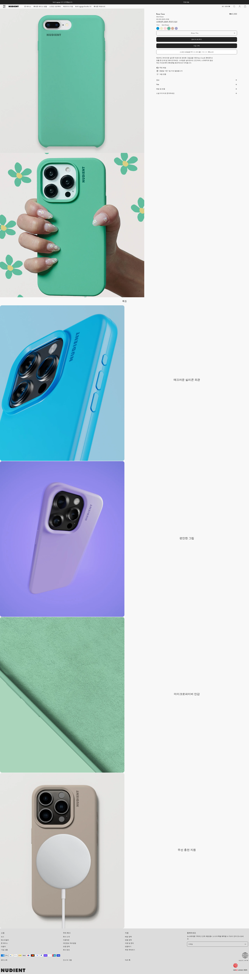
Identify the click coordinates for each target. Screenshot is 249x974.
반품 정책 (128, 940)
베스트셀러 (5, 940)
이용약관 (66, 940)
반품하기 (128, 946)
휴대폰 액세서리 (99, 6)
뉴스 (2, 937)
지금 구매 (197, 46)
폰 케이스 (27, 6)
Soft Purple (176, 28)
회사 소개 (66, 937)
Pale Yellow (161, 28)
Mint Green (168, 28)
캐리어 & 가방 (68, 6)
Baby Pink (165, 28)
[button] (4, 6)
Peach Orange (172, 28)
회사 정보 (66, 950)
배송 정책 (128, 937)
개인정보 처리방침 (69, 943)
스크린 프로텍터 (55, 6)
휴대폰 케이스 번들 (40, 6)
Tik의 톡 (127, 960)
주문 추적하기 (130, 950)
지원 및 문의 (129, 943)
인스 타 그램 (67, 960)
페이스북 (4, 960)
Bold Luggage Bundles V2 (83, 6)
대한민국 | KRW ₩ (243, 960)
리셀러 (3, 946)
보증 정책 (66, 946)
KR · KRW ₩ (226, 6)
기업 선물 (4, 950)
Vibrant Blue (157, 28)
